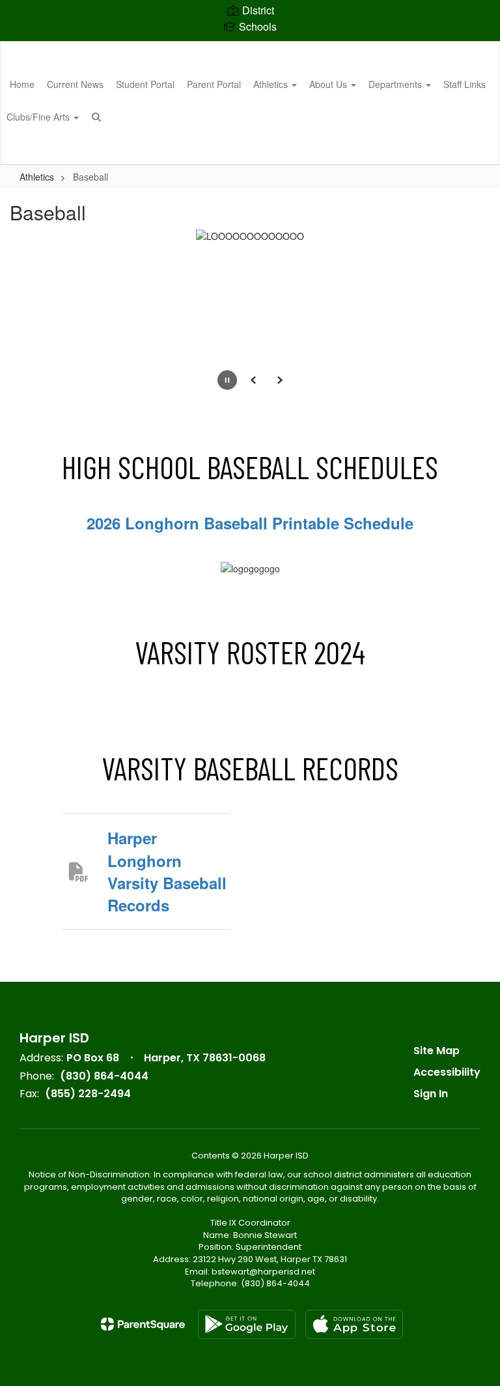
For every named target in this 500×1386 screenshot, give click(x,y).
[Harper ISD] (250, 50)
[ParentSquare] (143, 1324)
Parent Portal (214, 84)
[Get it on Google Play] (247, 1324)
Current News (75, 84)
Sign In (430, 1093)
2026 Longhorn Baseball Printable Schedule (250, 523)
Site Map (436, 1050)
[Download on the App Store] (354, 1324)
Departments (396, 84)
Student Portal (145, 84)
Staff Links (464, 84)
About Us (329, 84)
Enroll (467, 148)
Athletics (271, 84)
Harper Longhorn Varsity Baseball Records (167, 871)
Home (22, 84)
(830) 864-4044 (104, 1076)
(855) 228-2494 (88, 1093)
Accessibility (446, 1072)
